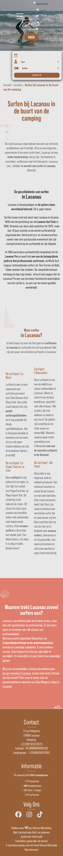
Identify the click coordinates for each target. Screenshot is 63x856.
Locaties (18, 85)
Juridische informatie (32, 836)
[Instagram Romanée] (29, 814)
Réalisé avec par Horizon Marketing (31, 828)
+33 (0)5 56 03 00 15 (31, 744)
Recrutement (31, 849)
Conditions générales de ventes (31, 841)
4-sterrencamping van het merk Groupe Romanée (31, 845)
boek (31, 37)
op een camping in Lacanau (17, 673)
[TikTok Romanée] (40, 814)
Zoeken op (36, 75)
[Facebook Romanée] (18, 814)
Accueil (7, 85)
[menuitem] (41, 3)
